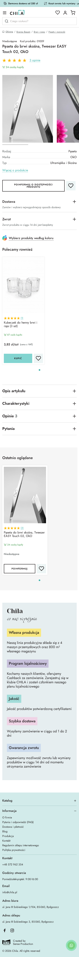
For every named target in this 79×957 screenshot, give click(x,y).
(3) (22, 528)
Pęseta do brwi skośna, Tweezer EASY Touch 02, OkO (24, 534)
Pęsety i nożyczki (57, 32)
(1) (22, 318)
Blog (4, 831)
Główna (9, 31)
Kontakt (6, 841)
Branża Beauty (23, 32)
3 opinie (35, 60)
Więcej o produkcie (15, 170)
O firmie (7, 817)
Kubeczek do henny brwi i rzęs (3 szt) (20, 324)
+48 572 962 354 (12, 864)
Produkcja (8, 836)
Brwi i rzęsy (39, 32)
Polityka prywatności (13, 850)
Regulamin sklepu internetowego (20, 845)
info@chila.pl (9, 892)
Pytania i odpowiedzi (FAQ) (18, 822)
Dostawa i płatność (13, 827)
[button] (39, 370)
